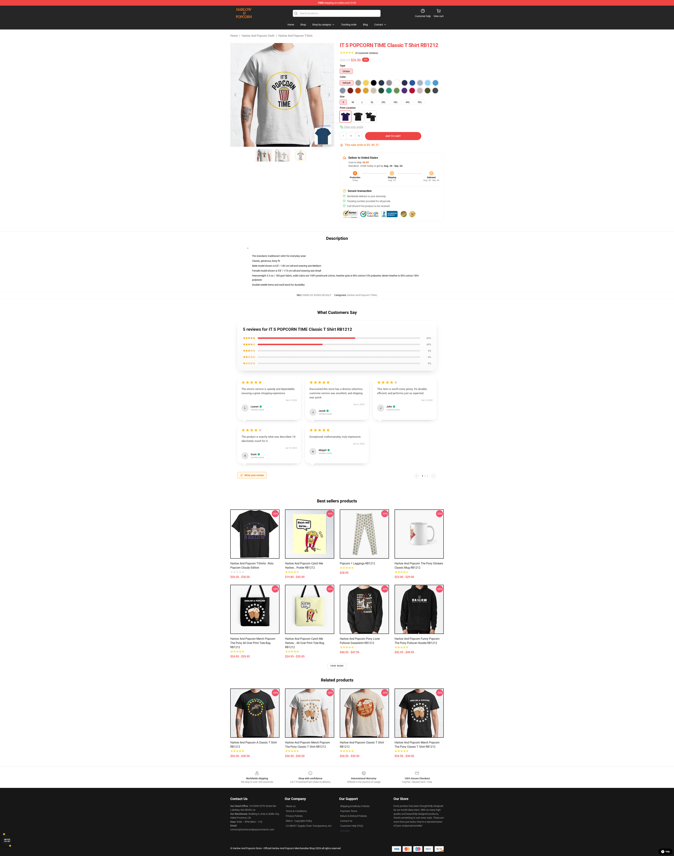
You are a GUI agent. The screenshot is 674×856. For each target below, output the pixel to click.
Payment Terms (348, 811)
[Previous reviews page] (416, 476)
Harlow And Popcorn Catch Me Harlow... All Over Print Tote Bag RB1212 (304, 643)
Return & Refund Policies (353, 816)
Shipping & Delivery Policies (354, 806)
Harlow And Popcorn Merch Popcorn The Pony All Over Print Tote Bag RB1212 (252, 643)
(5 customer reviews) (366, 53)
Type (342, 65)
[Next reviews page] (433, 476)
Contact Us (346, 820)
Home (234, 35)
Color (343, 76)
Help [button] (668, 851)
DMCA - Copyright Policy (299, 820)
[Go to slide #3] (300, 155)
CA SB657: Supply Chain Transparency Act (309, 825)
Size (342, 96)
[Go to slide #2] (282, 155)
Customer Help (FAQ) (351, 825)
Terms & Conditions (296, 811)
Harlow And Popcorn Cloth (258, 35)
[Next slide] (328, 94)
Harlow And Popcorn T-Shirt (295, 35)
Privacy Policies (294, 816)
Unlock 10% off (7, 840)
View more (337, 666)
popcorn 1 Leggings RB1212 (357, 563)
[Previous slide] (235, 94)
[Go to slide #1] (264, 155)
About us (291, 806)
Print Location (348, 107)
